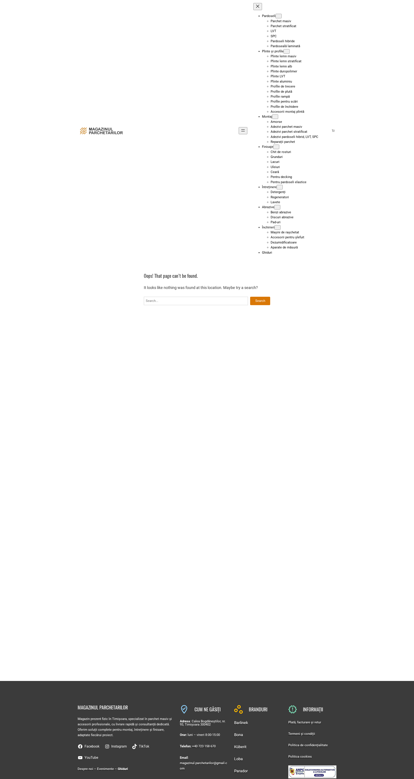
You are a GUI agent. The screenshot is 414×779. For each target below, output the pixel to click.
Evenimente (106, 769)
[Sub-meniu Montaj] (275, 116)
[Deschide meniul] (243, 130)
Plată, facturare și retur (304, 722)
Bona (238, 734)
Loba (238, 759)
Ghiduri (123, 769)
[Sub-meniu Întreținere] (280, 187)
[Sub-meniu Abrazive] (277, 207)
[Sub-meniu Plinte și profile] (287, 51)
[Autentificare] (326, 131)
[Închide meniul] (257, 6)
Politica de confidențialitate (308, 745)
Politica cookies (300, 757)
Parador (241, 771)
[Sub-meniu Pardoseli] (279, 16)
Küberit (240, 747)
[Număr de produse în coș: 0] (333, 130)
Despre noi (85, 769)
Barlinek (241, 722)
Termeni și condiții (301, 734)
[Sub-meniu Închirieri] (277, 227)
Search (260, 301)
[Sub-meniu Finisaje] (276, 147)
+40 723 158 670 (204, 746)
